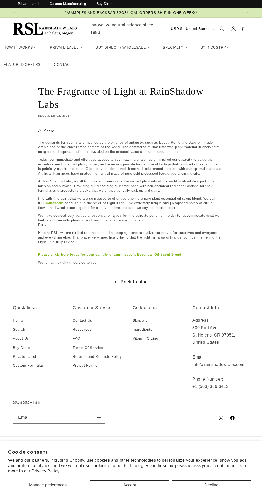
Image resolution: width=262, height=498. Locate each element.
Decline (211, 485)
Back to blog (134, 281)
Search (19, 329)
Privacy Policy (45, 471)
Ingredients (142, 329)
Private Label (28, 4)
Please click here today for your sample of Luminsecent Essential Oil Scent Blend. (110, 254)
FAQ (76, 338)
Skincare (140, 320)
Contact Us (82, 320)
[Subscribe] (99, 418)
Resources (82, 329)
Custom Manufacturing (68, 4)
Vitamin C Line (145, 338)
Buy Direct (105, 4)
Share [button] (49, 131)
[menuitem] (20, 47)
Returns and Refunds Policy (97, 356)
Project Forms (85, 365)
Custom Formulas (28, 365)
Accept (129, 485)
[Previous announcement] (14, 12)
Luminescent (53, 203)
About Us (21, 338)
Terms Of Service (88, 347)
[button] (222, 29)
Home (18, 320)
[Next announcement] (247, 12)
